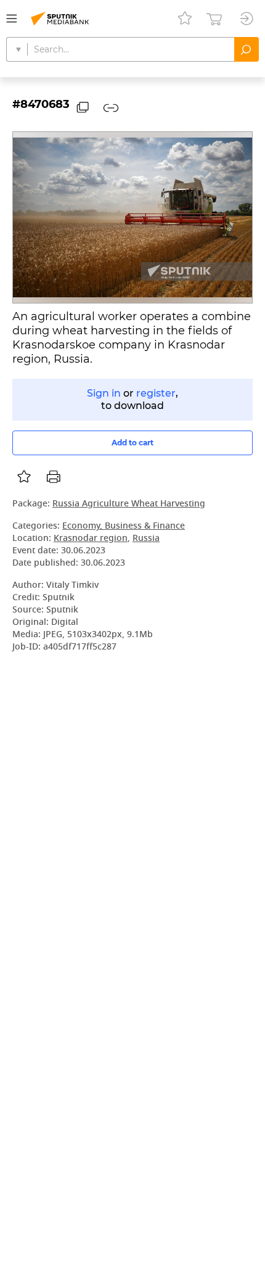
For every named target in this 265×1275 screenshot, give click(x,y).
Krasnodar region (91, 539)
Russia (146, 539)
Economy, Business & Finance (123, 526)
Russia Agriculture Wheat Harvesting (128, 504)
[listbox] (24, 477)
